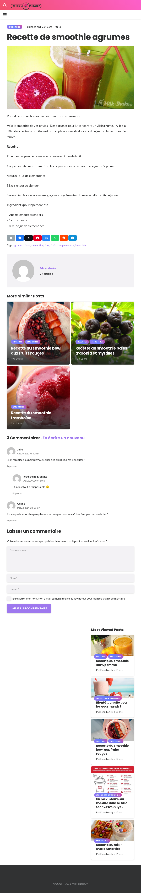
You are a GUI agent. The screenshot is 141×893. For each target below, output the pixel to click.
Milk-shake (48, 268)
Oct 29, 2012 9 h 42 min (34, 480)
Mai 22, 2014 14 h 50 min (28, 507)
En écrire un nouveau (64, 438)
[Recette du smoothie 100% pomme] (112, 637)
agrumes (18, 245)
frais (47, 245)
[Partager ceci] (20, 238)
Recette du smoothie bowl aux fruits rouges (36, 350)
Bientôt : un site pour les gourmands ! (112, 704)
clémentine (37, 245)
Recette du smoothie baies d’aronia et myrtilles (101, 350)
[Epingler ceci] (37, 238)
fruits (54, 245)
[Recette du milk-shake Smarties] (112, 822)
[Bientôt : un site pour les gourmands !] (112, 680)
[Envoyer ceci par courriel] (11, 238)
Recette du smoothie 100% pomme (112, 663)
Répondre (12, 466)
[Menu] (5, 14)
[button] (5, 5)
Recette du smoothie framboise (31, 415)
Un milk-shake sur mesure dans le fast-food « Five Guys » (112, 803)
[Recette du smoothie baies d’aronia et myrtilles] (102, 304)
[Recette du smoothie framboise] (38, 368)
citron (27, 245)
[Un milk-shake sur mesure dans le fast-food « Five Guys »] (112, 768)
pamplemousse (66, 245)
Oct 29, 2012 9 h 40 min (28, 453)
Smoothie (80, 245)
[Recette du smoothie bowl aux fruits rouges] (38, 304)
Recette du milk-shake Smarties (109, 847)
